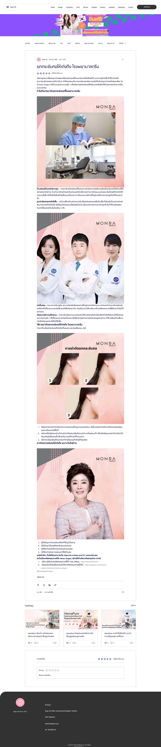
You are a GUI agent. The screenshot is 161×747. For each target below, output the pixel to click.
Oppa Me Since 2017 (20, 711)
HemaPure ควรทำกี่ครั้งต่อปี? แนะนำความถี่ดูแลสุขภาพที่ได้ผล (118, 635)
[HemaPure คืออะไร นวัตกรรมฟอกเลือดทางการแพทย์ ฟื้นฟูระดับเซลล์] (42, 619)
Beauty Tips (52, 43)
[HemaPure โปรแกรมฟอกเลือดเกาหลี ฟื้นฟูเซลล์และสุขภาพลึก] (81, 619)
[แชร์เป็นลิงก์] (55, 585)
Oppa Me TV (110, 43)
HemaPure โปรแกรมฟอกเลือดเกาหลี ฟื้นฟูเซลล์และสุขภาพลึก (79, 635)
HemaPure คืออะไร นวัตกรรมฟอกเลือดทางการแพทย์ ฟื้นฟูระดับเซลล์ (41, 635)
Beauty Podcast (39, 43)
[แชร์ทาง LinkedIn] (49, 585)
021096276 (52, 729)
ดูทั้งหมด (133, 605)
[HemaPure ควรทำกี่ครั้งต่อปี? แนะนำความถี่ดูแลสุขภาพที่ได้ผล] (119, 619)
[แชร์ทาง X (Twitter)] (44, 585)
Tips (61, 43)
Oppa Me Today (89, 43)
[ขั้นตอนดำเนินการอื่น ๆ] (122, 59)
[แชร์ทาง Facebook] (38, 585)
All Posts (27, 43)
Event (69, 43)
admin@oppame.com (52, 723)
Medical (77, 43)
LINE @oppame (50, 717)
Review (100, 43)
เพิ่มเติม (121, 43)
